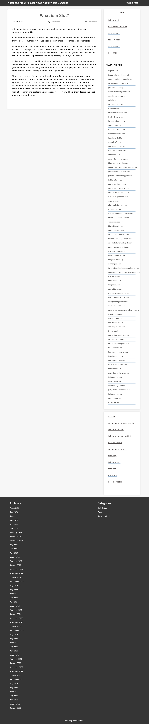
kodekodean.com (115, 356)
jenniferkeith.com (115, 314)
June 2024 (14, 594)
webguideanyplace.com (118, 302)
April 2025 (14, 553)
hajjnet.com (113, 71)
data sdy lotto (115, 482)
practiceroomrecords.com (119, 188)
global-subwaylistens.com (119, 171)
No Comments (91, 22)
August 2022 (15, 683)
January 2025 (15, 565)
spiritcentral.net (115, 125)
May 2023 (14, 647)
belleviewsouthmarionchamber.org (121, 167)
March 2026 (15, 528)
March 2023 (15, 655)
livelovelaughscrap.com (118, 197)
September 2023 (17, 630)
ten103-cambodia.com (117, 365)
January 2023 (15, 663)
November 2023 (16, 622)
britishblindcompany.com (118, 234)
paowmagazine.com (116, 146)
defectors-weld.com (116, 134)
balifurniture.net (115, 180)
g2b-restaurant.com (116, 251)
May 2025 (14, 549)
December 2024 (16, 569)
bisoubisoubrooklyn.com (118, 163)
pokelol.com (113, 100)
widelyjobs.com (114, 209)
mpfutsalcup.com (115, 323)
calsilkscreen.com (116, 318)
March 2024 (15, 606)
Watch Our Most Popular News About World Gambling (37, 3)
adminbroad (55, 22)
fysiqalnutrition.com (116, 129)
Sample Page (132, 3)
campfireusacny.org (116, 230)
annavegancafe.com (116, 327)
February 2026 (16, 532)
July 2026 (14, 512)
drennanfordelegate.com (118, 344)
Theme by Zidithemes (73, 720)
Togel (100, 512)
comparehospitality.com (118, 192)
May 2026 (14, 520)
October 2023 (15, 626)
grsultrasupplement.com (118, 247)
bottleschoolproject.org (118, 83)
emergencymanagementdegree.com (121, 310)
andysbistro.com (115, 289)
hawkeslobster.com (116, 121)
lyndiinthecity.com (115, 117)
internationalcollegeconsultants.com (121, 268)
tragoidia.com (114, 109)
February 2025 (16, 561)
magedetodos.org (115, 260)
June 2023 (14, 643)
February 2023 (16, 659)
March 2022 (15, 704)
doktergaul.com (114, 264)
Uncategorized (104, 516)
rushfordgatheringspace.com (120, 213)
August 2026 (15, 508)
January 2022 (15, 708)
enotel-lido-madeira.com (118, 335)
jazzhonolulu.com (115, 104)
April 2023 (14, 651)
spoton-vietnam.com (117, 360)
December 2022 (16, 667)
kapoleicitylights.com (117, 138)
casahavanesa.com (116, 96)
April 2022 (14, 700)
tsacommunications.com (118, 297)
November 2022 (16, 671)
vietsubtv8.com (114, 142)
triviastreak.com (115, 348)
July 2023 (14, 639)
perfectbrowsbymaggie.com (120, 176)
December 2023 (16, 618)
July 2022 (14, 688)
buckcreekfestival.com (117, 113)
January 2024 (15, 614)
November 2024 (16, 573)
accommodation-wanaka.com (121, 79)
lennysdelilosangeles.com (119, 92)
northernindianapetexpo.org (120, 239)
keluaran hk (113, 20)
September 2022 (17, 679)
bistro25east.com (115, 226)
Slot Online (102, 508)
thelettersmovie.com (117, 150)
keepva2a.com (114, 285)
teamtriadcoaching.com (118, 352)
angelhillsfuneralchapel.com (120, 243)
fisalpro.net (113, 331)
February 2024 (16, 610)
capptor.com (113, 201)
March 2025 (15, 557)
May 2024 (14, 598)
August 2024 (15, 586)
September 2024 (17, 581)
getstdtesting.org (115, 88)
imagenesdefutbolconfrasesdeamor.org (121, 272)
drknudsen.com (114, 281)
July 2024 (14, 590)
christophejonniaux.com (118, 205)
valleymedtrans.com (116, 255)
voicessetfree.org (115, 222)
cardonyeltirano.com (117, 184)
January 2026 (15, 537)
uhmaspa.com (114, 155)
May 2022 (14, 696)
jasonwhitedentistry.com (118, 159)
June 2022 (14, 692)
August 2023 (15, 635)
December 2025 (16, 541)
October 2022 (15, 675)
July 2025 (14, 545)
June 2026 (14, 516)
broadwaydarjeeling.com (118, 218)
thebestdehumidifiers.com (119, 293)
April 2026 (14, 524)
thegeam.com (114, 276)
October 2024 (15, 577)
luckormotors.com (116, 339)
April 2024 (14, 602)
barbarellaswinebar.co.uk (118, 75)
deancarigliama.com (116, 306)
